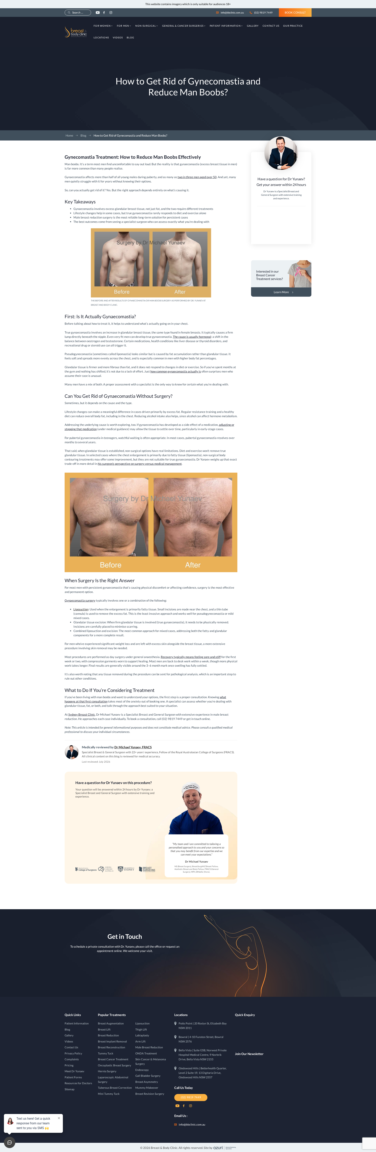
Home (69, 135)
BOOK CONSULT (295, 12)
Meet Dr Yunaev (74, 1071)
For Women (102, 25)
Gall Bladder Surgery (147, 1075)
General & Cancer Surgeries (182, 25)
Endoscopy (142, 1069)
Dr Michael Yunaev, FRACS (133, 747)
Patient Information (225, 25)
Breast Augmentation (111, 1023)
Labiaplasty (142, 1035)
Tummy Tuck (105, 1053)
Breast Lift (104, 1029)
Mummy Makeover (146, 1087)
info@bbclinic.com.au (232, 12)
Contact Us (271, 25)
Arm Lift (140, 1041)
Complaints (72, 1059)
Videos (118, 37)
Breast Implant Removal (112, 1041)
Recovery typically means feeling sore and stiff (191, 657)
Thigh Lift (141, 1029)
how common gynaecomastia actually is (175, 371)
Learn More (281, 292)
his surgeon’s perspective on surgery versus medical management (140, 463)
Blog (130, 37)
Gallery (253, 25)
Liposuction (80, 609)
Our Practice (293, 25)
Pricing (69, 1065)
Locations (101, 37)
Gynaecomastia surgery (80, 600)
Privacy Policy (73, 1053)
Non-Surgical (145, 25)
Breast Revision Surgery (149, 1093)
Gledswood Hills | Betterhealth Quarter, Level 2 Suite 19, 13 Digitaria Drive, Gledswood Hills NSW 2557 (203, 1073)
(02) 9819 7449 (263, 12)
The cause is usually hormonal (192, 336)
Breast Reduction (108, 1035)
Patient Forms (73, 1077)
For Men (123, 25)
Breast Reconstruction (111, 1047)
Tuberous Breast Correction (115, 1087)
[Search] (69, 12)
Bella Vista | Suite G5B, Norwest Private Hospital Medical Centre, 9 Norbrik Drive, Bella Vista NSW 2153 (203, 1055)
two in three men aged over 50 (197, 177)
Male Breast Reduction (149, 1047)
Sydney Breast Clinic (81, 714)
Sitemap (69, 1089)
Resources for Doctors (78, 1083)
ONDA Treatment (146, 1053)
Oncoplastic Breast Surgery (114, 1065)
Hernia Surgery (107, 1071)
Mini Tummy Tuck (108, 1093)
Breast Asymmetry (146, 1081)
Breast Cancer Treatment (113, 1059)
